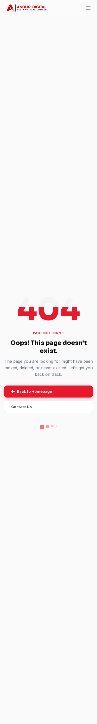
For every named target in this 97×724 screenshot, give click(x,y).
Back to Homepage (34, 391)
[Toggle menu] (88, 8)
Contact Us (21, 407)
